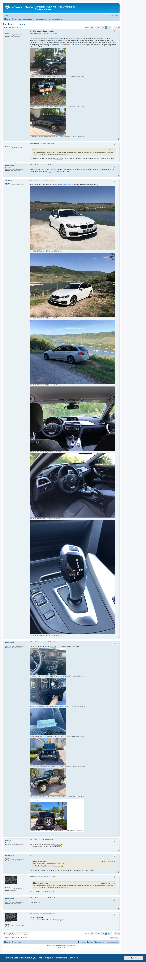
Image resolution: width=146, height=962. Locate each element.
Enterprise (58, 158)
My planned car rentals (14, 24)
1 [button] (98, 27)
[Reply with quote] (114, 31)
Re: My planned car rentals (42, 31)
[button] (92, 27)
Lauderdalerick (9, 31)
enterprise (51, 38)
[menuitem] (6, 15)
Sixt (51, 891)
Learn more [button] (73, 958)
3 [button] (103, 27)
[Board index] (19, 7)
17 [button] (115, 27)
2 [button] (100, 27)
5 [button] (108, 27)
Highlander (8, 885)
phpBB (55, 945)
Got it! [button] (133, 958)
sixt (105, 152)
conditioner (8, 144)
